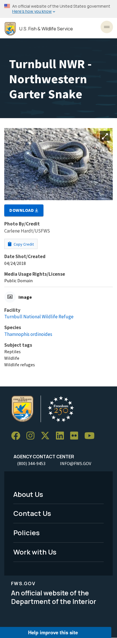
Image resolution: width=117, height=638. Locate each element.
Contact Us (32, 513)
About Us (28, 494)
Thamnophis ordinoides (28, 334)
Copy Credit (23, 244)
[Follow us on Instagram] (32, 436)
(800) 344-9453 (31, 463)
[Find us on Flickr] (76, 436)
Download (22, 210)
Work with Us (35, 552)
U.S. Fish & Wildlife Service (46, 29)
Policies (26, 532)
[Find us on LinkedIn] (62, 436)
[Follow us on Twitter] (47, 436)
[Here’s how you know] (58, 9)
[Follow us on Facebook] (17, 436)
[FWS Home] (10, 28)
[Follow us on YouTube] (91, 436)
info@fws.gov (75, 463)
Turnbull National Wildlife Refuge (39, 316)
